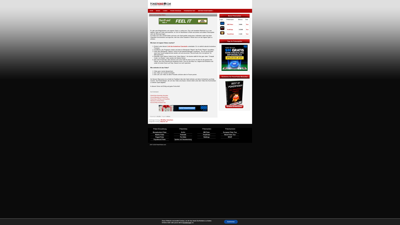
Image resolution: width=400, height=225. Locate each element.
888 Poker (230, 24)
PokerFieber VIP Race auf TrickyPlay (160, 99)
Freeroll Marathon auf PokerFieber (159, 97)
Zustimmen (231, 222)
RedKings (230, 29)
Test (247, 24)
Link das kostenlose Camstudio (177, 46)
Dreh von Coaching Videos (158, 15)
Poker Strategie (175, 10)
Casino (165, 10)
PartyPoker (230, 34)
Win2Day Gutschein (167, 120)
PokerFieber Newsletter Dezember (159, 95)
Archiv (159, 116)
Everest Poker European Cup (158, 102)
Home (151, 10)
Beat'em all (164, 121)
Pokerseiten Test (189, 10)
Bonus (158, 10)
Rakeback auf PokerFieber (157, 100)
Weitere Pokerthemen (205, 10)
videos (168, 116)
